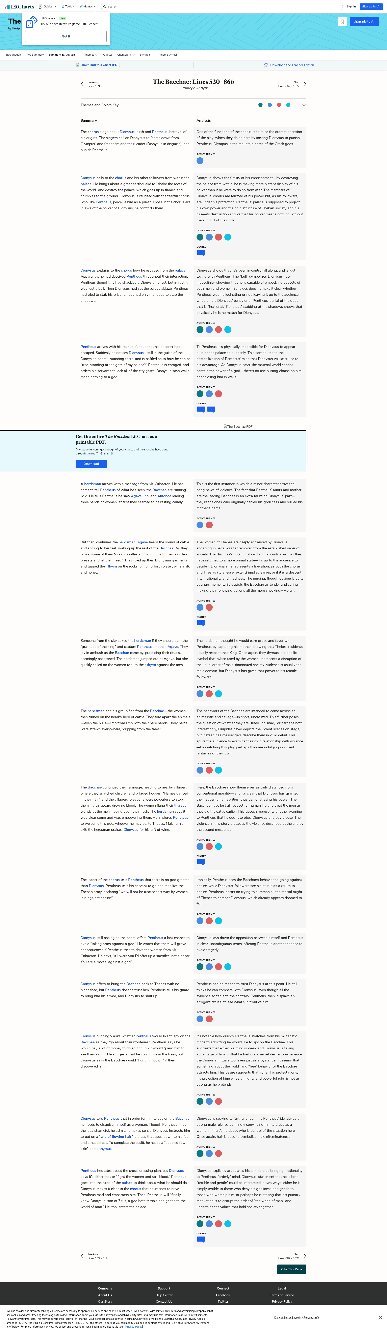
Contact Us (164, 1301)
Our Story (105, 1301)
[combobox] (225, 6)
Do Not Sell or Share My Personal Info (296, 1318)
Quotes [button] (107, 55)
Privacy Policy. (134, 1327)
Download (91, 464)
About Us (105, 1295)
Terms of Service (282, 1295)
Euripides (19, 28)
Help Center (164, 1295)
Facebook (223, 1295)
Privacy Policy (282, 1301)
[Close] (380, 1317)
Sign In (351, 6)
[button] (13, 55)
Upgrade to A (364, 21)
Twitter (223, 1301)
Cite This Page (291, 1269)
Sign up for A (371, 6)
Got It (66, 36)
